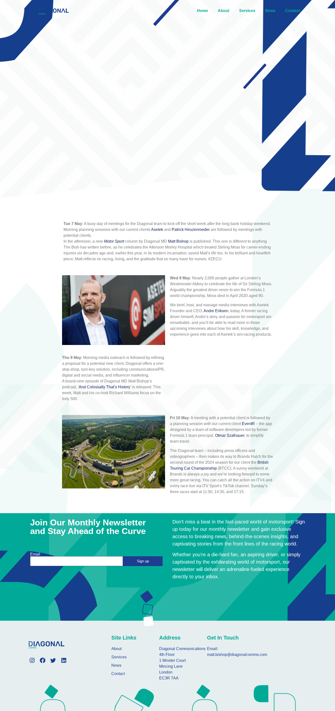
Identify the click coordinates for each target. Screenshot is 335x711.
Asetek (157, 229)
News (270, 11)
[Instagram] (32, 660)
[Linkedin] (63, 660)
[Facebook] (42, 660)
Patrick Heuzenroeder (191, 229)
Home (202, 11)
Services (247, 11)
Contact (292, 11)
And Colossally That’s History (104, 387)
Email (35, 554)
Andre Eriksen (216, 311)
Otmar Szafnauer (229, 435)
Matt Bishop (178, 241)
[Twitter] (53, 660)
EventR (248, 424)
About (223, 11)
